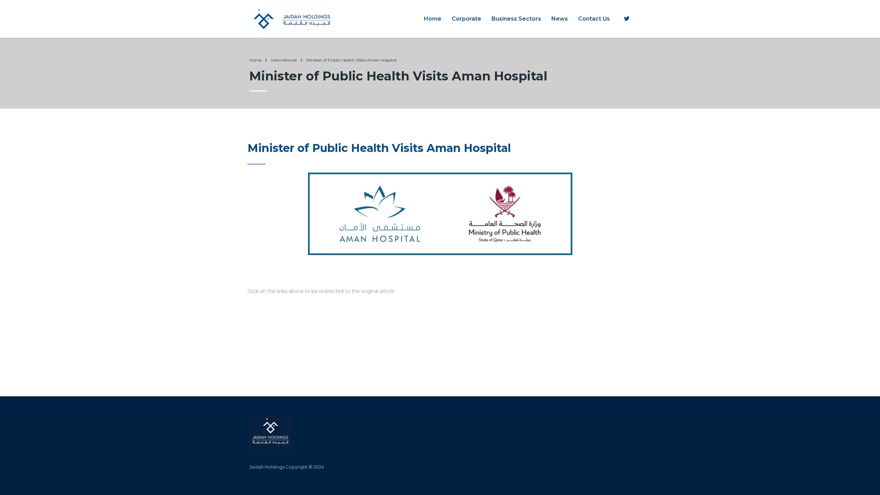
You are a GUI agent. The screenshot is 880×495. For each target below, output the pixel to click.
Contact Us (594, 18)
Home (432, 18)
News (559, 18)
